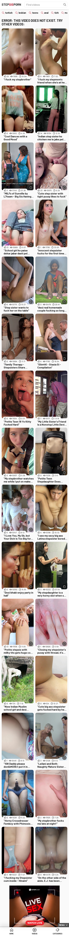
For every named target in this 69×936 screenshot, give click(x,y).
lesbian (22, 12)
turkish (9, 12)
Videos (34, 934)
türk (56, 12)
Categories (57, 934)
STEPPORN (11, 4)
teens (35, 12)
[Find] (64, 4)
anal (46, 12)
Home (11, 934)
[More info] (31, 73)
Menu (62, 925)
